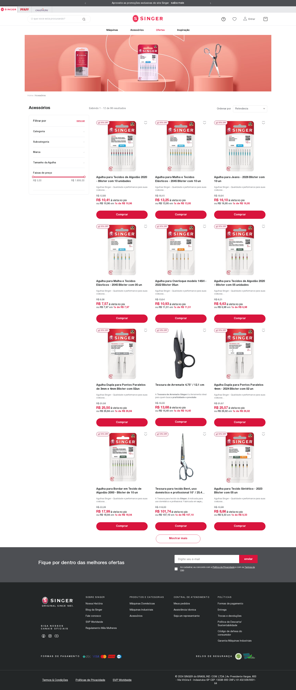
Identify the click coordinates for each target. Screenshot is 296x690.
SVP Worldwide (94, 622)
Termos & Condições (55, 680)
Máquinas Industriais (141, 610)
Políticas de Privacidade (90, 680)
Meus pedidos (182, 604)
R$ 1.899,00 (77, 181)
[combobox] (59, 19)
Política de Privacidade (224, 567)
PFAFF (24, 9)
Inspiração (183, 29)
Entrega (222, 610)
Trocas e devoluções (230, 616)
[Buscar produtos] (84, 19)
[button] (59, 131)
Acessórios (137, 29)
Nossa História (94, 604)
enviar (248, 559)
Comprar (122, 215)
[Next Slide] (210, 3)
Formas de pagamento (230, 604)
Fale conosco (93, 616)
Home (30, 96)
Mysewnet (41, 9)
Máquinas (112, 29)
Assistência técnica (185, 610)
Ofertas (160, 29)
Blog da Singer (94, 610)
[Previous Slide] (85, 3)
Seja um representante (187, 616)
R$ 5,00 (37, 181)
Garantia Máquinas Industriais (235, 641)
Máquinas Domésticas (142, 604)
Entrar (251, 18)
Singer (8, 8)
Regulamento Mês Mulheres (101, 628)
